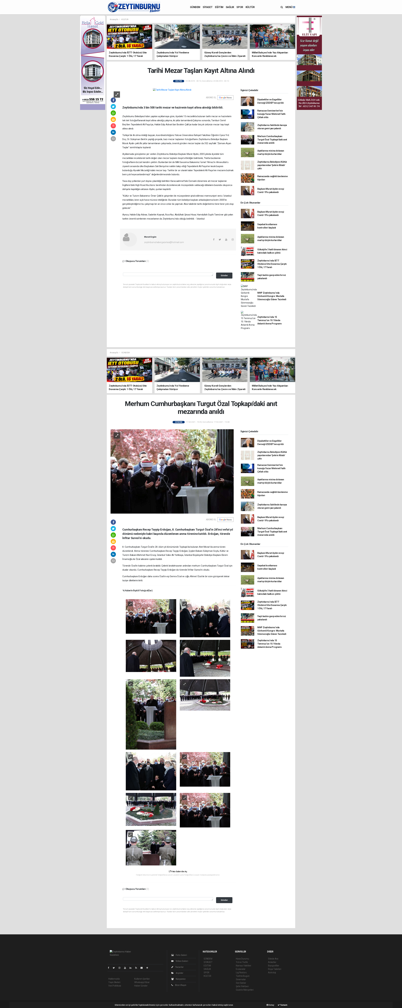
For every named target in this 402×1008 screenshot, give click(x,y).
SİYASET (207, 7)
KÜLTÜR (250, 7)
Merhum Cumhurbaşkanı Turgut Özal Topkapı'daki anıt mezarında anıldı (272, 139)
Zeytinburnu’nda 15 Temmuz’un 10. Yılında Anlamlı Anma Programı (269, 320)
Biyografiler (273, 965)
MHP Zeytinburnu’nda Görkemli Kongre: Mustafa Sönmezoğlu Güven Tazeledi (271, 296)
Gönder (224, 275)
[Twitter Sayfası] (115, 968)
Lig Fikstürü (241, 972)
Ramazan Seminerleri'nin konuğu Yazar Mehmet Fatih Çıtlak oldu (271, 114)
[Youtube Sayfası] (126, 968)
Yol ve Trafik (242, 962)
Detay (271, 1005)
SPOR (239, 7)
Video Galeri (181, 961)
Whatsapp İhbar (141, 982)
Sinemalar (241, 979)
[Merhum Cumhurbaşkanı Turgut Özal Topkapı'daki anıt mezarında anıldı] (172, 471)
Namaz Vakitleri (243, 965)
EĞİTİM (219, 7)
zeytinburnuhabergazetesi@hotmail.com (164, 242)
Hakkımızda (114, 979)
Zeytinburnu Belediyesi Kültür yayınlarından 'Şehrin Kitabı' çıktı (272, 165)
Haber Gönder (141, 985)
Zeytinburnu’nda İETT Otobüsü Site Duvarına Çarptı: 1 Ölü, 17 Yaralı (272, 263)
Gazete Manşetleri (245, 990)
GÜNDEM (195, 7)
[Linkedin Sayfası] (132, 968)
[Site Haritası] (143, 968)
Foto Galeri (181, 955)
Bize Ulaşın (180, 985)
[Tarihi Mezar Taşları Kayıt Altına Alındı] (172, 90)
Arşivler (179, 973)
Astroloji (272, 972)
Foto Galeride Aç (179, 871)
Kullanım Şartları (142, 979)
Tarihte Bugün (243, 976)
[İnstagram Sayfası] (121, 968)
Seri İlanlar (241, 983)
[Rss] (137, 968)
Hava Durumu (242, 958)
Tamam (283, 1005)
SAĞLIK (230, 7)
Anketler (272, 962)
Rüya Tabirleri (274, 969)
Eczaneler (240, 969)
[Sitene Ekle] (148, 968)
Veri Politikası (114, 985)
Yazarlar (179, 967)
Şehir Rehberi (242, 986)
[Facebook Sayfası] (110, 968)
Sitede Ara (273, 958)
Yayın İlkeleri (114, 982)
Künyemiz (180, 979)
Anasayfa (114, 19)
